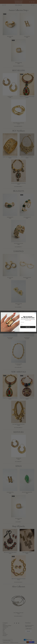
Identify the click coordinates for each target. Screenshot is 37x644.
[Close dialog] (35, 313)
